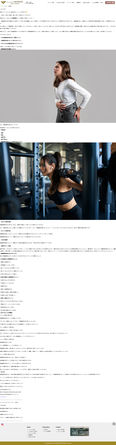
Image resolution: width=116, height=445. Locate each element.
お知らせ (46, 429)
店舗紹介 (79, 2)
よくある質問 (95, 2)
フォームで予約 (61, 431)
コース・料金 (51, 2)
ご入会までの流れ (60, 2)
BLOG (101, 2)
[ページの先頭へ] (114, 424)
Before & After (86, 2)
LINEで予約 (60, 429)
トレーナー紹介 (70, 2)
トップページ (3, 397)
